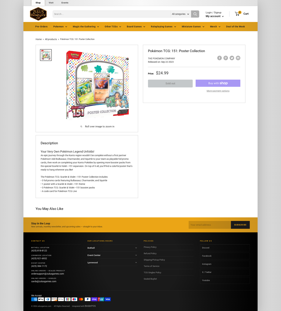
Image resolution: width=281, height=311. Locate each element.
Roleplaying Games (161, 26)
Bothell (91, 248)
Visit (51, 2)
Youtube (206, 280)
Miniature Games (191, 26)
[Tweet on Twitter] (232, 58)
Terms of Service (151, 266)
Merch (213, 26)
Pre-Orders (41, 26)
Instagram (206, 264)
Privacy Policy (150, 247)
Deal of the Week (235, 26)
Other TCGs (111, 26)
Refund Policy (150, 253)
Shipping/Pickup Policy (154, 260)
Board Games (134, 26)
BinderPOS (90, 306)
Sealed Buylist (150, 279)
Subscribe (240, 225)
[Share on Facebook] (219, 58)
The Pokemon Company (161, 58)
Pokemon (58, 26)
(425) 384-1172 (39, 266)
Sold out (170, 83)
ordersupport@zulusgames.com (47, 273)
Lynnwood (92, 262)
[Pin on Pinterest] (225, 58)
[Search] (195, 14)
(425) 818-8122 (39, 250)
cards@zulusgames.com (43, 281)
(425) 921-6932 (39, 258)
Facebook (206, 256)
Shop (38, 2)
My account (213, 16)
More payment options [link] (218, 91)
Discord (205, 248)
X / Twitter (206, 272)
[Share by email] (238, 58)
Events (64, 2)
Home (39, 39)
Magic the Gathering (84, 26)
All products (51, 39)
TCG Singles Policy (152, 272)
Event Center (93, 255)
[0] (237, 14)
